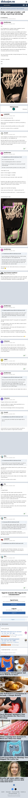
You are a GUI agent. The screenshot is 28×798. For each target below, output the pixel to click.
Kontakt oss (23, 791)
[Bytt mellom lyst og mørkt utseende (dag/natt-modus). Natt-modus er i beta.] (18, 793)
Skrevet (9, 23)
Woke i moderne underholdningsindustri (10, 639)
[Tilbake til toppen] (14, 785)
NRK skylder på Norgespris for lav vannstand (11, 631)
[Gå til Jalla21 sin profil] (2, 360)
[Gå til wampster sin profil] (26, 633)
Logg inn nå (14, 612)
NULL (5, 456)
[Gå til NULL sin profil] (2, 457)
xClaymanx (7, 341)
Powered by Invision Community (14, 796)
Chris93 (6, 133)
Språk (2, 791)
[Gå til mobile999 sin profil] (2, 115)
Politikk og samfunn (18, 634)
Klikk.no (18, 794)
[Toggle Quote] (2, 157)
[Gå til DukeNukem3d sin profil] (26, 640)
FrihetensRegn (5, 634)
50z (5, 484)
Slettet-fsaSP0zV (7, 310)
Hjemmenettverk (12, 18)
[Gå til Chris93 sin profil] (2, 133)
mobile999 (6, 114)
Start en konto (14, 604)
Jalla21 (5, 359)
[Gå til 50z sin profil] (2, 485)
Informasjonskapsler (13, 793)
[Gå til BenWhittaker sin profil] (2, 23)
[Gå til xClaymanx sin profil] (2, 342)
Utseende (8, 791)
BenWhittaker (5, 17)
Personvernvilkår (15, 791)
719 (14, 640)
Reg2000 (4, 642)
